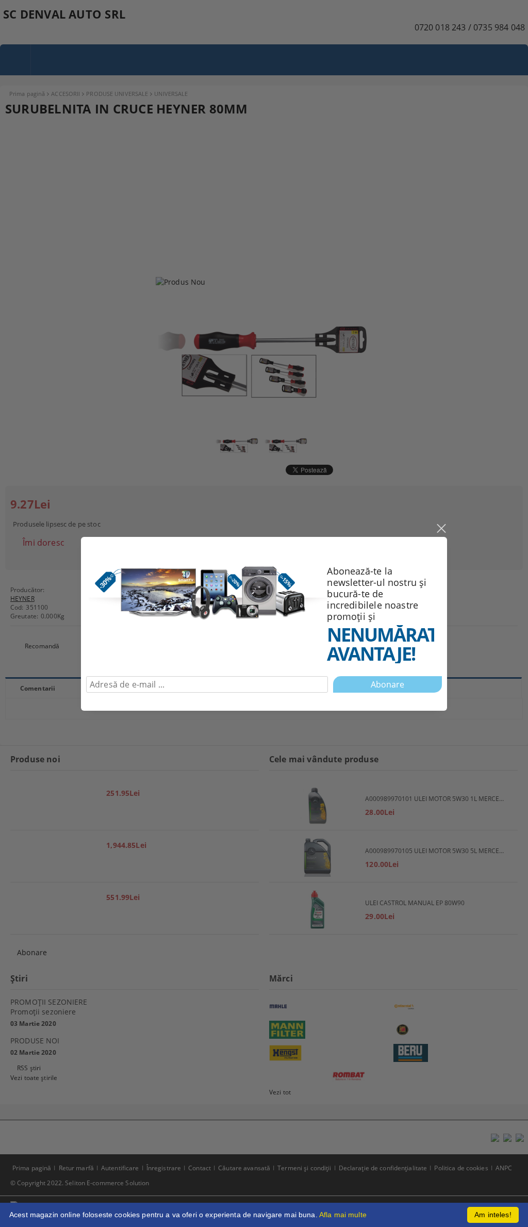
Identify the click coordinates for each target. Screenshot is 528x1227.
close (441, 528)
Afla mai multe (343, 1214)
